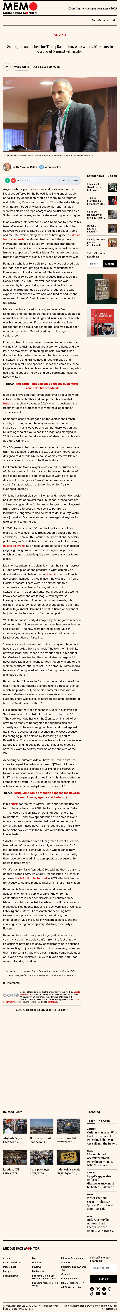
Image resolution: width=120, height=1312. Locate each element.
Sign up (109, 263)
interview (53, 574)
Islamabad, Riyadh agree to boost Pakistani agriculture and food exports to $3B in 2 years (96, 187)
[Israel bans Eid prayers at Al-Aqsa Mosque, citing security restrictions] (68, 1126)
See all (112, 175)
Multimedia (38, 1271)
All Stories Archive (71, 1287)
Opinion (60, 35)
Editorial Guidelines (72, 1258)
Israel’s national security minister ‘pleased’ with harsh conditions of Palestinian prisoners (95, 228)
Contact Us (67, 1274)
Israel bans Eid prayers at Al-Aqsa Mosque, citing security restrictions (66, 1140)
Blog (34, 1258)
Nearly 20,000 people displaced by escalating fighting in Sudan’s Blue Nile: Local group (96, 242)
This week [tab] (103, 1120)
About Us (66, 1262)
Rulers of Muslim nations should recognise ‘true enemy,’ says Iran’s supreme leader (99, 1225)
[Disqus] (42, 1055)
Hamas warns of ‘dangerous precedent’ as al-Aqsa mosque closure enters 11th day (41, 1140)
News (90, 1151)
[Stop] (13, 180)
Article (91, 1129)
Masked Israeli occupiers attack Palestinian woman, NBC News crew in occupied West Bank (100, 1160)
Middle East (9, 1267)
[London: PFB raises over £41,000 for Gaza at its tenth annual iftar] (15, 1158)
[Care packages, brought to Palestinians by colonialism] (41, 1158)
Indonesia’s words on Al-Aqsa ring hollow (68, 1171)
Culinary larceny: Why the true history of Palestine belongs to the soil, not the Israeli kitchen (96, 214)
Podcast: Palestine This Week (45, 1284)
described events (14, 545)
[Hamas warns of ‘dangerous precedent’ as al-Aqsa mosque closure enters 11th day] (41, 1126)
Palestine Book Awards (73, 1267)
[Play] (7, 180)
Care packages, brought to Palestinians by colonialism (40, 1171)
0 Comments (21, 66)
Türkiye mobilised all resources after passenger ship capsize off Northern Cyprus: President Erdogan (96, 200)
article (14, 804)
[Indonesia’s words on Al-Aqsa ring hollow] (68, 1158)
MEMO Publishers (71, 1283)
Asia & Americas (12, 1262)
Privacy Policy (69, 1278)
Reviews (36, 1267)
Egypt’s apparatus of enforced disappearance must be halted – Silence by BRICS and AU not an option (101, 1181)
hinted (7, 403)
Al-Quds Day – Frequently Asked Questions (14, 1140)
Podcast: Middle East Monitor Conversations (45, 1277)
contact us (52, 1002)
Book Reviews (10, 1275)
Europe (7, 1271)
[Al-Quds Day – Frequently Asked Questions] (15, 1126)
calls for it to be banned (31, 878)
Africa (6, 1258)
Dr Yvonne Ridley (27, 167)
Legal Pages (11, 1308)
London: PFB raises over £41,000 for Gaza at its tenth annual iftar (14, 1171)
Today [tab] (91, 1120)
